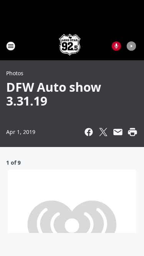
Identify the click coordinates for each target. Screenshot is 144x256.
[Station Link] (69, 45)
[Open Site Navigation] (10, 46)
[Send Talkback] (116, 46)
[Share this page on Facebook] (88, 132)
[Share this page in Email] (118, 132)
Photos (14, 73)
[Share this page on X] (103, 132)
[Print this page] (132, 132)
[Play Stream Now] (131, 46)
